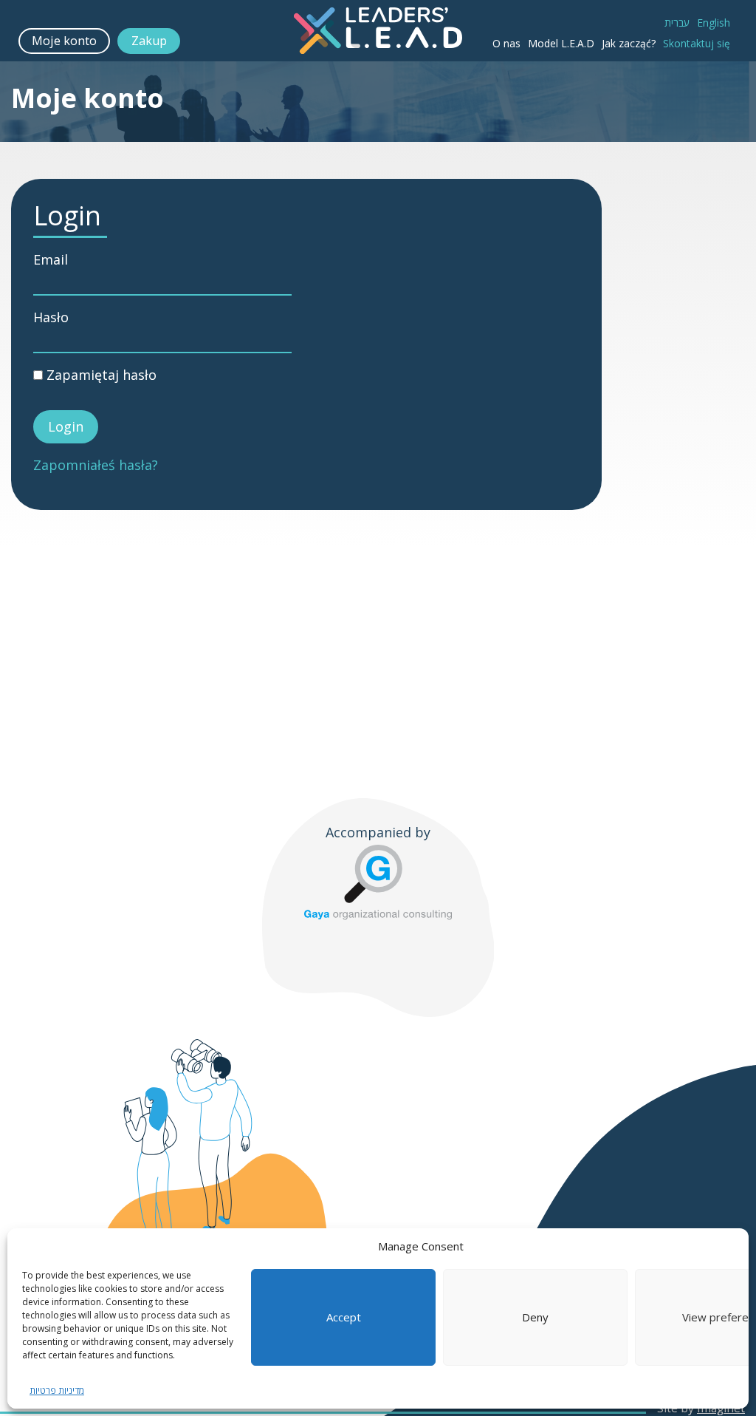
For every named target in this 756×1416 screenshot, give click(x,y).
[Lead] (378, 30)
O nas (506, 43)
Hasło (51, 317)
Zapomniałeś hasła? (95, 465)
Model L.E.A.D (561, 43)
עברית (677, 23)
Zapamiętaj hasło (100, 375)
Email (50, 259)
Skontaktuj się (696, 43)
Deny (535, 1317)
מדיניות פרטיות (57, 1390)
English (713, 23)
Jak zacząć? (629, 43)
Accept (343, 1317)
